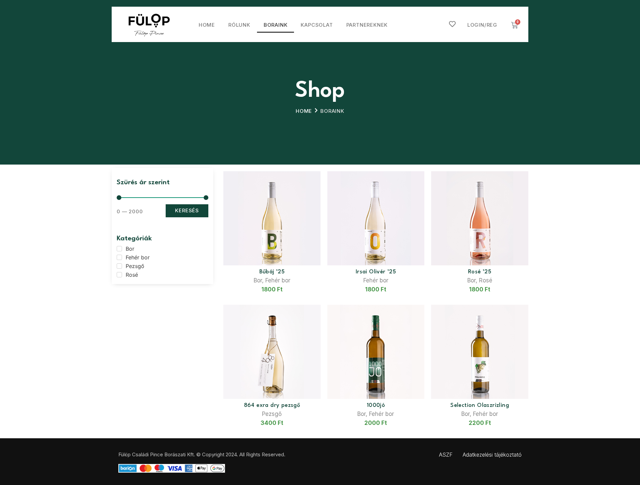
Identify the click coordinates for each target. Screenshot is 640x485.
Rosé (485, 280)
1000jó (376, 405)
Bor (258, 280)
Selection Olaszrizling (479, 405)
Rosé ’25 (479, 272)
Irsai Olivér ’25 (376, 272)
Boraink (276, 25)
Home (207, 25)
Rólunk (239, 25)
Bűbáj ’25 (272, 272)
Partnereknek (367, 25)
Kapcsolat (317, 25)
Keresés (187, 210)
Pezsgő (272, 414)
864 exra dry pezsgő (272, 405)
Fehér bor (277, 280)
